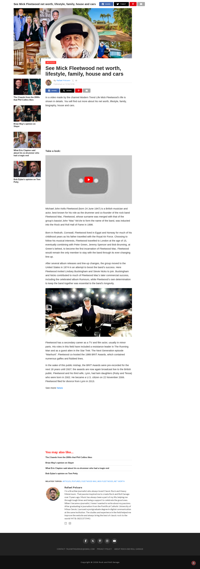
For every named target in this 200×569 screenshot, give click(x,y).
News (60, 387)
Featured (76, 481)
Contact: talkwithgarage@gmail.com (76, 549)
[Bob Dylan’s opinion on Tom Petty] (27, 176)
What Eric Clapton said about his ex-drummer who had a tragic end (26, 152)
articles (67, 481)
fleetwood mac (89, 481)
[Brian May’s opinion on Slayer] (27, 120)
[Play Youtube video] (88, 179)
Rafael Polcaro (63, 80)
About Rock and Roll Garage (128, 549)
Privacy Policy (104, 549)
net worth (119, 481)
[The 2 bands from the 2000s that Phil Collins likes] (27, 94)
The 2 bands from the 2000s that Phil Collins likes (27, 98)
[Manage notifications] (193, 563)
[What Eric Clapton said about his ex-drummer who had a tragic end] (27, 147)
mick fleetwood (105, 481)
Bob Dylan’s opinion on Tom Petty (27, 180)
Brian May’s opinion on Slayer (25, 125)
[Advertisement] (88, 129)
